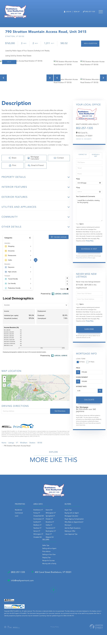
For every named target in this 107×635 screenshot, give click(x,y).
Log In (68, 12)
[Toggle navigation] (101, 11)
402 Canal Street (52, 572)
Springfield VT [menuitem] (50, 516)
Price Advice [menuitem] (46, 551)
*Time (78, 188)
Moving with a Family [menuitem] (49, 563)
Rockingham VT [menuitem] (51, 531)
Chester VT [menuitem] (49, 519)
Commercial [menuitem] (19, 513)
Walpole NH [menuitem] (50, 537)
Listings (11, 443)
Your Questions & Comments (85, 196)
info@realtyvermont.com (22, 581)
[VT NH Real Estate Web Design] (96, 627)
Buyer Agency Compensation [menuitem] (74, 519)
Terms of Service (88, 257)
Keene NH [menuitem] (49, 510)
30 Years (82, 362)
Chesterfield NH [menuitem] (38, 516)
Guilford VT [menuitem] (37, 522)
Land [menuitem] (16, 516)
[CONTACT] (90, 44)
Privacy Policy (89, 241)
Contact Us (79, 139)
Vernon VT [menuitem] (36, 531)
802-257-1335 (84, 128)
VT (17, 443)
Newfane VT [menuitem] (37, 528)
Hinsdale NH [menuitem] (37, 537)
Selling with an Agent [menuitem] (49, 548)
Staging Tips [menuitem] (46, 557)
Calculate (89, 400)
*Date (78, 179)
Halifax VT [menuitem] (49, 525)
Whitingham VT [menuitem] (51, 513)
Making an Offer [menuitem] (70, 531)
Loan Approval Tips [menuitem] (71, 534)
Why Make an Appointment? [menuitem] (74, 522)
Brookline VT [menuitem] (50, 522)
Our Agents (87, 139)
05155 (39, 443)
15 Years (91, 362)
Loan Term (80, 359)
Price (78, 368)
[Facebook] (53, 590)
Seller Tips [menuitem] (45, 545)
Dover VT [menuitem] (49, 534)
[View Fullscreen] (4, 385)
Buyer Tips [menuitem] (68, 510)
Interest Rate (81, 386)
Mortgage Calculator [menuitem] (71, 516)
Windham (23, 443)
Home (4, 443)
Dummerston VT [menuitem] (38, 519)
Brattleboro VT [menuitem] (38, 510)
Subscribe (89, 329)
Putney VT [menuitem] (36, 513)
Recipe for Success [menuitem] (48, 560)
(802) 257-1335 (90, 11)
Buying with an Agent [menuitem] (72, 513)
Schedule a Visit (95, 155)
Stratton (32, 443)
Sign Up (77, 12)
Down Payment (82, 377)
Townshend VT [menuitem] (50, 528)
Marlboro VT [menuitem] (37, 525)
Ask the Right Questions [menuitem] (72, 528)
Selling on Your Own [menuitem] (49, 554)
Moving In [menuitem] (68, 525)
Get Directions (60, 411)
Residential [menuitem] (18, 510)
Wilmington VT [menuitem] (38, 534)
